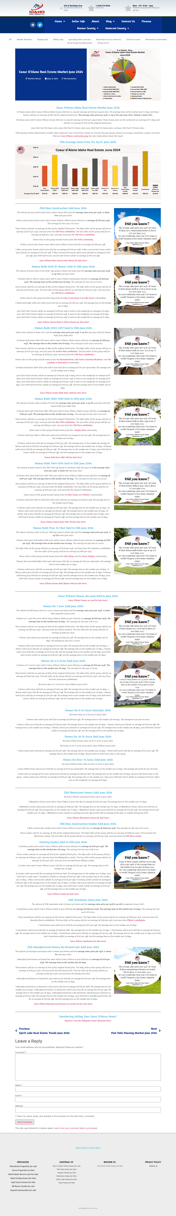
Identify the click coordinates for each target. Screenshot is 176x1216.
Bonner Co (110, 1162)
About (95, 21)
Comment (20, 1052)
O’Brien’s (86, 494)
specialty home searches (80, 39)
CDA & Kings (69, 556)
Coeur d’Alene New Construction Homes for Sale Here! (63, 260)
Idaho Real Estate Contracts (108, 39)
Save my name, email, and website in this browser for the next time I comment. (56, 1116)
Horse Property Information (79, 43)
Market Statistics (24, 39)
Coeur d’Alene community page (75, 136)
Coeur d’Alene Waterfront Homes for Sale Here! (88, 818)
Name (19, 1085)
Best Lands (73, 494)
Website (19, 1106)
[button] (33, 25)
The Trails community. (84, 239)
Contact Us (128, 21)
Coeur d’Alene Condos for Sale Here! (63, 894)
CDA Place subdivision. (66, 231)
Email (18, 1096)
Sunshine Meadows (94, 359)
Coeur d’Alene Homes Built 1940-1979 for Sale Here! (63, 522)
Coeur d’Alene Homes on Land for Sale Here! (88, 600)
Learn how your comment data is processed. (76, 1128)
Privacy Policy (153, 1162)
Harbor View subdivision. (67, 351)
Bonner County (86, 28)
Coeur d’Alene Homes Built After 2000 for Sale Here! (63, 392)
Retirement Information (156, 39)
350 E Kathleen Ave (73, 5)
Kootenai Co (66, 1162)
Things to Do (103, 43)
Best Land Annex (72, 298)
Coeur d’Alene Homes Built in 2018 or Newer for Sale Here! (63, 322)
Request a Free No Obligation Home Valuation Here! (88, 1020)
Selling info (58, 39)
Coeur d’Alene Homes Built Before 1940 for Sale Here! (63, 583)
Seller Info (78, 21)
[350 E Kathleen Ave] (61, 8)
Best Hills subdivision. (66, 422)
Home (58, 21)
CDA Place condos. (134, 836)
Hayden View (80, 430)
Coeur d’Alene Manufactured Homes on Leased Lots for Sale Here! (63, 1004)
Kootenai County (115, 28)
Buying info (42, 39)
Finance (146, 21)
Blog (109, 21)
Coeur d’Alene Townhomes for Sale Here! (88, 941)
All (10, 39)
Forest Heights (88, 556)
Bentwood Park (66, 359)
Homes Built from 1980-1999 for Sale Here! (63, 457)
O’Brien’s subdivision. (136, 920)
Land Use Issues (133, 39)
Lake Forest (89, 298)
